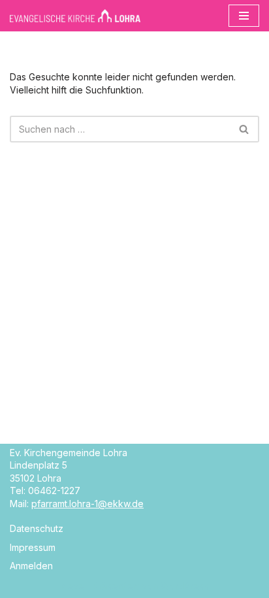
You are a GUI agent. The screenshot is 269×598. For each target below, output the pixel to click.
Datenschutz (36, 528)
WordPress (184, 585)
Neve (72, 585)
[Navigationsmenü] (244, 16)
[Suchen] (244, 129)
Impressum (32, 547)
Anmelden (31, 565)
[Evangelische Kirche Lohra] (75, 15)
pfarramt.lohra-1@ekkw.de (87, 503)
